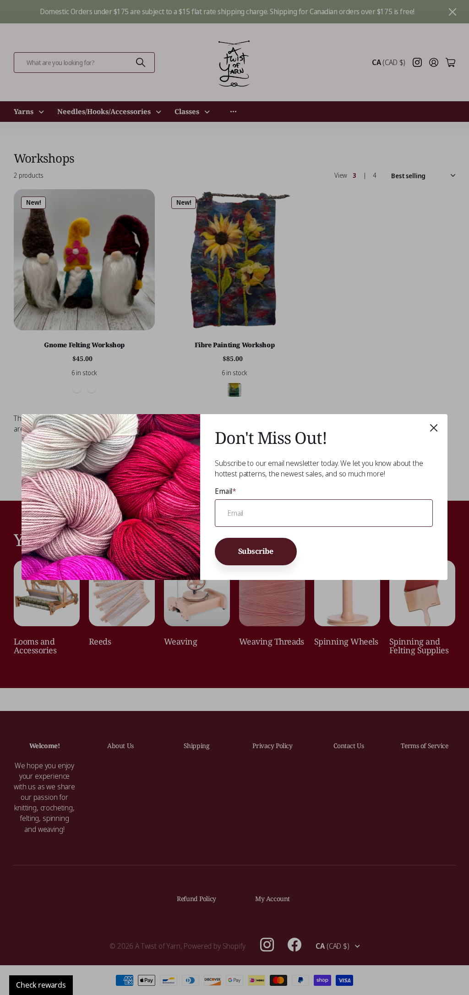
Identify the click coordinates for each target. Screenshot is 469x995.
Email (225, 491)
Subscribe (256, 552)
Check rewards (41, 985)
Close (433, 428)
